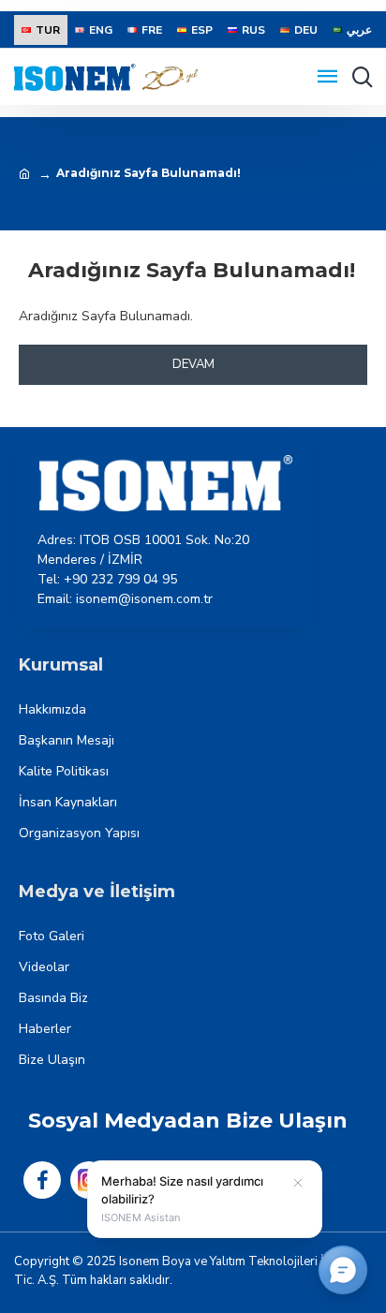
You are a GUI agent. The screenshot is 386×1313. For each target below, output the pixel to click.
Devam (193, 364)
